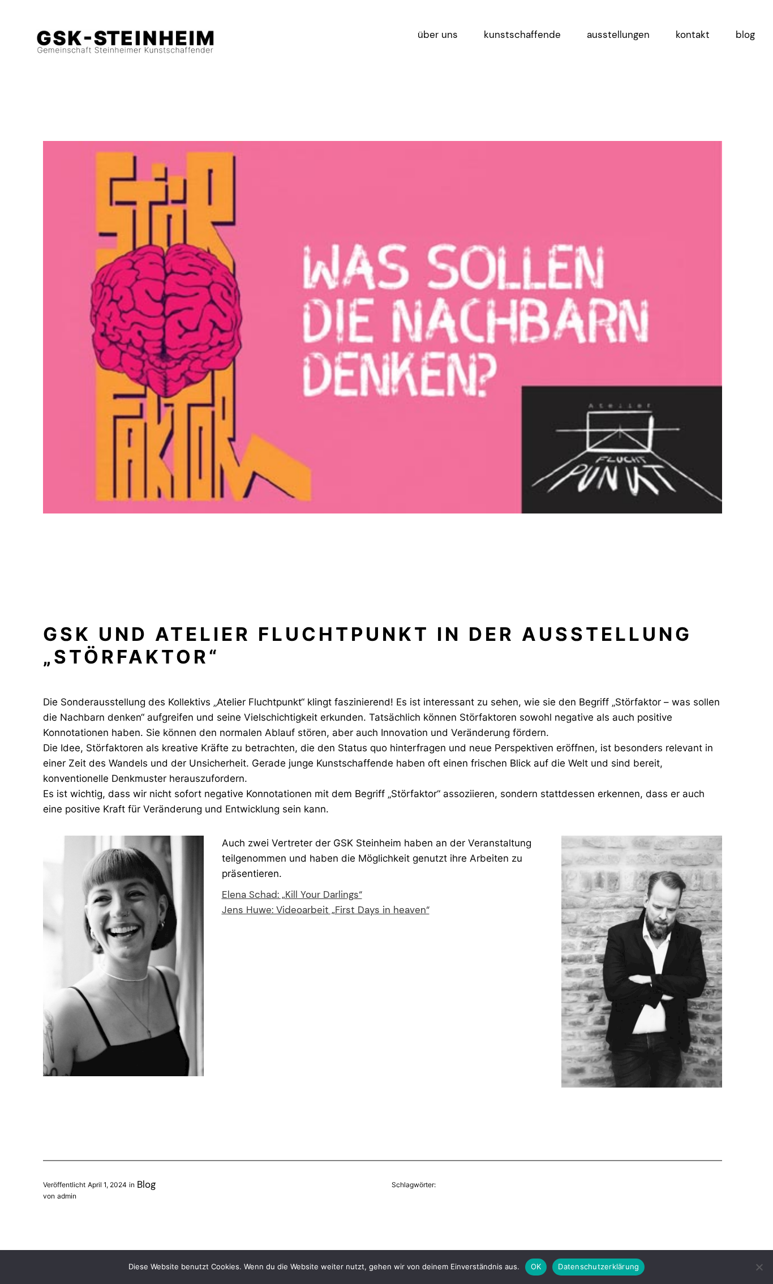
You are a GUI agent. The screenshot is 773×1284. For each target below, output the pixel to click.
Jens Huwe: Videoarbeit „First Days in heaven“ (326, 910)
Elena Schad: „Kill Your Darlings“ (292, 894)
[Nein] (759, 1267)
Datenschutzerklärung (598, 1266)
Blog (146, 1184)
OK (536, 1266)
